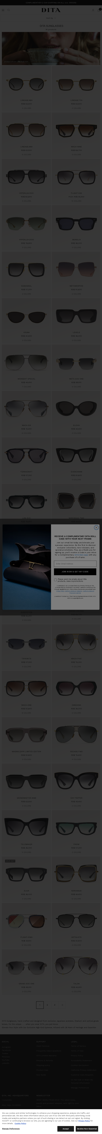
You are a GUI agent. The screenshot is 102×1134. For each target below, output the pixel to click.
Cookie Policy (20, 1123)
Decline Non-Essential (87, 1129)
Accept (66, 1129)
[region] (51, 1121)
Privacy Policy (84, 1121)
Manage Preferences (11, 1129)
